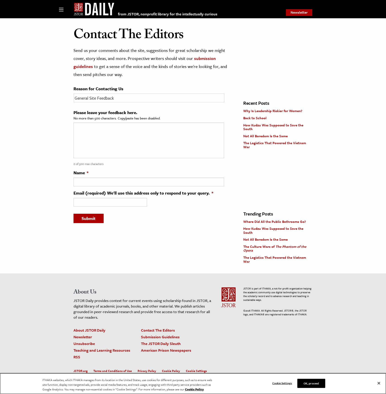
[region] (193, 383)
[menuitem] (299, 12)
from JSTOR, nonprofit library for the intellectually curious (167, 14)
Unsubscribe (84, 343)
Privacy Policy (147, 371)
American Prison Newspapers (166, 350)
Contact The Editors (158, 330)
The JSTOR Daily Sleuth (161, 343)
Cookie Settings (196, 371)
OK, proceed (311, 383)
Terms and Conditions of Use (112, 371)
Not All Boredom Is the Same (265, 135)
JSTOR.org (80, 371)
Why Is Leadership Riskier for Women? (272, 110)
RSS (76, 357)
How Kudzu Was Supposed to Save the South (273, 127)
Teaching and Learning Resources (101, 350)
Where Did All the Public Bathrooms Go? (274, 221)
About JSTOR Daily (89, 330)
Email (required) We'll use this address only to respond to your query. (143, 193)
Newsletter (299, 12)
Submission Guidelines (160, 337)
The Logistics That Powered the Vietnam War (274, 144)
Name (80, 173)
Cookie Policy (171, 371)
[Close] (379, 383)
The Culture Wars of (274, 248)
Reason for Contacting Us (98, 89)
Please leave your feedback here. (105, 112)
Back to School (254, 117)
